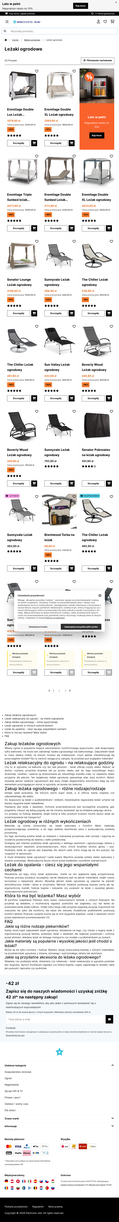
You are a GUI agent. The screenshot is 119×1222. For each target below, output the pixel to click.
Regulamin (38, 1206)
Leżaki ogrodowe (54, 40)
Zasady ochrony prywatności (72, 1185)
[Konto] (98, 21)
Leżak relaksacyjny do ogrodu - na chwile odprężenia (34, 718)
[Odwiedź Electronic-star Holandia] (41, 1188)
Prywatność (11, 1028)
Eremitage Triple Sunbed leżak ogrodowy (19, 197)
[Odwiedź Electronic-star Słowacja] (41, 1181)
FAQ (7, 736)
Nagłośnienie (12, 1084)
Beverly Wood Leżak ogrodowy (94, 367)
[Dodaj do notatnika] (36, 71)
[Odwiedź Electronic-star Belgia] (35, 1188)
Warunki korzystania (97, 1185)
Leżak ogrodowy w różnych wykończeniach (29, 725)
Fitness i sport (12, 1097)
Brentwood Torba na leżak (59, 537)
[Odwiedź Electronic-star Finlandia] (29, 1188)
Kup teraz (81, 6)
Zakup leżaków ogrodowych (20, 715)
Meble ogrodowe (32, 40)
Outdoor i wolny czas (16, 1103)
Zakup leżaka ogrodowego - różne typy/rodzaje (31, 722)
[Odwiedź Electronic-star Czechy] (47, 1181)
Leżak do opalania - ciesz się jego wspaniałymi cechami (35, 729)
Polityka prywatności (16, 1206)
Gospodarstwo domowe (18, 1071)
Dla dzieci (10, 1110)
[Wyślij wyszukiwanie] (5, 31)
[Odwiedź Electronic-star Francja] (24, 1181)
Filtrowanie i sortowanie (99, 60)
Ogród (15, 40)
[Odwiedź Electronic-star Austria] (12, 1181)
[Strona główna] (8, 40)
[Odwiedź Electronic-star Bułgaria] (18, 1188)
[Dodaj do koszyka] (34, 143)
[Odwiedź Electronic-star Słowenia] (53, 1188)
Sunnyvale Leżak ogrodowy (57, 282)
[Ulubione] (105, 21)
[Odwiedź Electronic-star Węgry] (53, 1181)
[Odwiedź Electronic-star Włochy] (29, 1181)
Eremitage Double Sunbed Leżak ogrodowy (57, 197)
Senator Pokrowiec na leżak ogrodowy (96, 452)
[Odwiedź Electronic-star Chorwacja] (12, 1188)
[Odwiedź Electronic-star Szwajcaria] (18, 1181)
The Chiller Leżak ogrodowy (95, 282)
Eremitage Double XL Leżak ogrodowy (59, 111)
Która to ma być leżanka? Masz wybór (26, 732)
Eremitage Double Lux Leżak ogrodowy (20, 112)
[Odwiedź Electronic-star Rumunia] (6, 1188)
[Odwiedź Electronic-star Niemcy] (6, 1181)
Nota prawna (55, 1206)
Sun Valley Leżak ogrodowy (57, 367)
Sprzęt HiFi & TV (14, 1091)
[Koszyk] (112, 21)
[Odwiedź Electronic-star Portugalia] (47, 1188)
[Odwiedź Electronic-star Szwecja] (24, 1188)
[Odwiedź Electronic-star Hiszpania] (35, 1181)
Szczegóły (18, 143)
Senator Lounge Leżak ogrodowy (19, 282)
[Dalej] (70, 690)
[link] (22, 85)
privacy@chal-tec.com (15, 1035)
